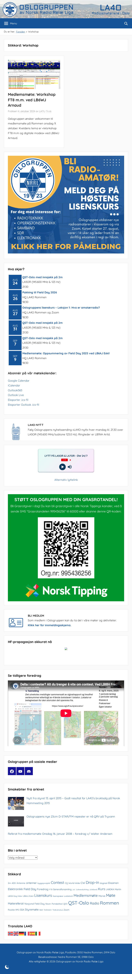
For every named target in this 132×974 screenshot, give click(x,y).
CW (83, 882)
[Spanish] (32, 933)
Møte (110, 895)
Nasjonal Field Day (34, 903)
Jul (73, 889)
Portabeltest (57, 904)
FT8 (50, 889)
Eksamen (113, 882)
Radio (94, 903)
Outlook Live (16, 395)
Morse (102, 895)
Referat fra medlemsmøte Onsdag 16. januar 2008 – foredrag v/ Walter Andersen (60, 833)
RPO (17, 910)
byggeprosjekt (44, 883)
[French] (27, 933)
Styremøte (32, 909)
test (41, 910)
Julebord (93, 889)
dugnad (103, 883)
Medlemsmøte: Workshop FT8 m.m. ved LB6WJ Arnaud (32, 100)
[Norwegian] (10, 933)
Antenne (21, 883)
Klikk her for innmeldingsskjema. (49, 625)
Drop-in (92, 882)
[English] (16, 933)
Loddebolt (68, 896)
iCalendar (14, 385)
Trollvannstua (57, 910)
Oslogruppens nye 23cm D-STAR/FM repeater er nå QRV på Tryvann (71, 816)
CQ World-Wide (72, 883)
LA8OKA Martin (113, 889)
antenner (31, 882)
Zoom (66, 909)
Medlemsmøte (86, 895)
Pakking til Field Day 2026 (39, 292)
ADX (14, 883)
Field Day (30, 889)
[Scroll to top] (126, 968)
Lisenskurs (43, 895)
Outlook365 (15, 390)
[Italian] (38, 933)
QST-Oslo (78, 903)
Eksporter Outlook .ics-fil (23, 404)
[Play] (62, 467)
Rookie (11, 909)
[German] (21, 933)
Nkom (48, 904)
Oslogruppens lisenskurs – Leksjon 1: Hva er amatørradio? (61, 307)
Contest (57, 882)
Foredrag (42, 889)
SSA (22, 909)
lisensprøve (58, 896)
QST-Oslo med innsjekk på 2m (42, 277)
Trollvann (48, 910)
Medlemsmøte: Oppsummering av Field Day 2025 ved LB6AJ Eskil (66, 353)
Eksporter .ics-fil (18, 399)
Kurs (101, 889)
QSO (65, 904)
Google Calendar (18, 380)
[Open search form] (126, 23)
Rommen (109, 903)
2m (9, 883)
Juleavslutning (82, 889)
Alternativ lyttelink (66, 479)
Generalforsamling (62, 889)
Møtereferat (16, 903)
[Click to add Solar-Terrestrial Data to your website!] (66, 649)
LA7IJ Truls (45, 111)
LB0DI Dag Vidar (15, 896)
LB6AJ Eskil (28, 896)
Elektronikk (15, 889)
